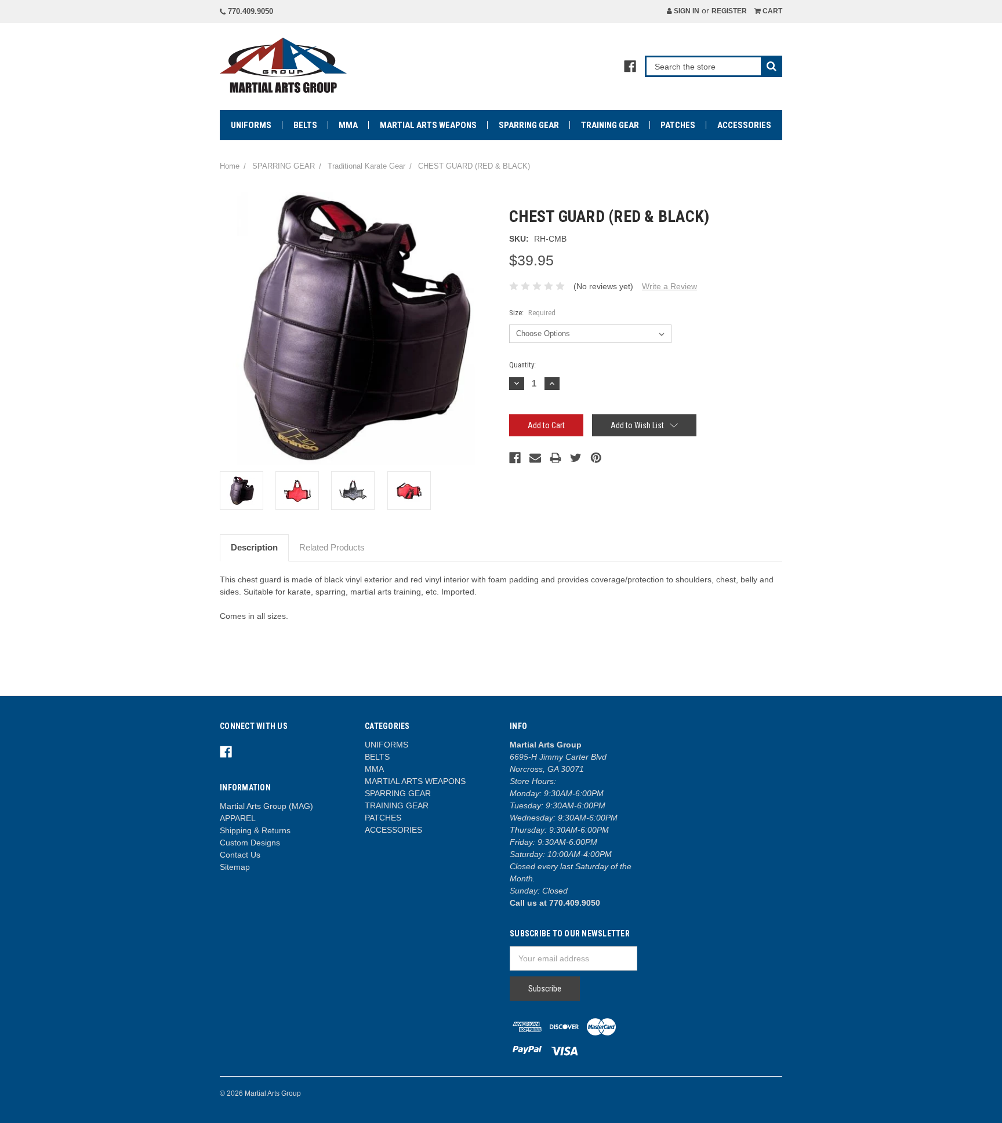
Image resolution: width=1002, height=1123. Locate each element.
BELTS (305, 125)
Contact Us (240, 854)
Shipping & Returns (255, 830)
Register (729, 11)
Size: (532, 312)
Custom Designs (250, 842)
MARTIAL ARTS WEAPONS (428, 125)
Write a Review (669, 286)
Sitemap (235, 867)
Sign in (685, 11)
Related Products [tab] (332, 547)
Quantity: (522, 364)
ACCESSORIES (744, 125)
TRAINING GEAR (610, 125)
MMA (348, 125)
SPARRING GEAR (529, 125)
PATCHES (677, 125)
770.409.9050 (249, 11)
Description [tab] (254, 547)
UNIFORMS (251, 125)
